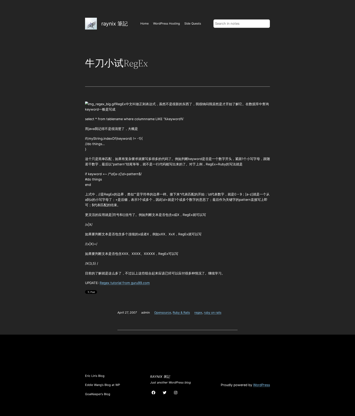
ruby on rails (212, 312)
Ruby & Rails (181, 312)
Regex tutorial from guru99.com (125, 283)
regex (198, 312)
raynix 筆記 (114, 23)
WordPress (261, 385)
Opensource (162, 312)
